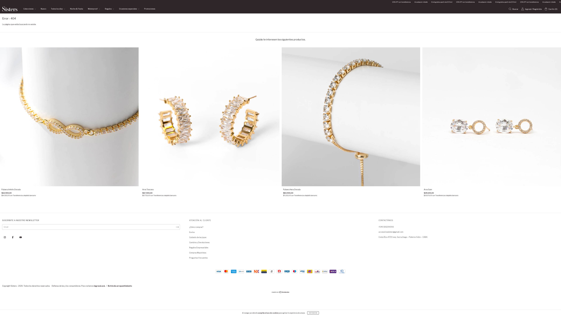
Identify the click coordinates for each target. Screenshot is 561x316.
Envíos (192, 232)
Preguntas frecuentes (198, 258)
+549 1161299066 (386, 227)
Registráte (537, 9)
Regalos (108, 9)
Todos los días (57, 9)
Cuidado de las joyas (197, 237)
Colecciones (28, 9)
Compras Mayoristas (197, 253)
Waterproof (93, 9)
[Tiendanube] (280, 292)
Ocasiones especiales (128, 9)
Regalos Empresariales (198, 248)
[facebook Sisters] (13, 237)
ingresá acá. (99, 286)
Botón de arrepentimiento (120, 286)
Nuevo (43, 9)
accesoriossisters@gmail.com (391, 232)
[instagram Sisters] (5, 237)
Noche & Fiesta (76, 9)
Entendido (313, 313)
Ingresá (528, 9)
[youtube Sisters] (20, 237)
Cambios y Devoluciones (199, 242)
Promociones (149, 9)
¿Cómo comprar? (196, 227)
